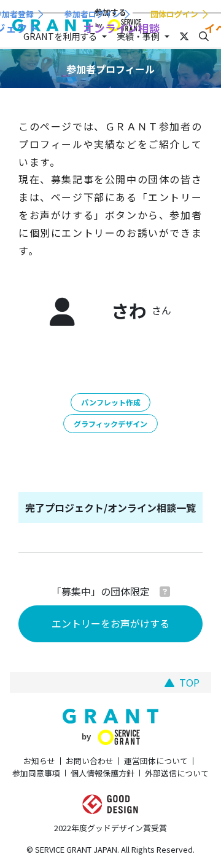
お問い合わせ (90, 761)
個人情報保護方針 (102, 773)
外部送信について (177, 773)
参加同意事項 (36, 773)
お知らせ (39, 761)
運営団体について (156, 761)
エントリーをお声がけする (110, 623)
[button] (165, 591)
